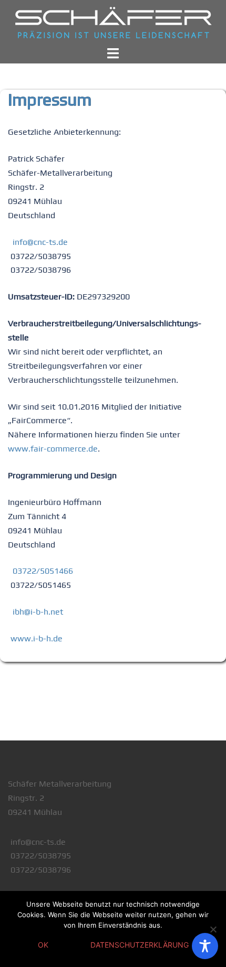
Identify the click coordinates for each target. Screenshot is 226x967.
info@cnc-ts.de (40, 242)
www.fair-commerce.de (53, 449)
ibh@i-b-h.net (38, 612)
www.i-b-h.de (37, 638)
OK (43, 944)
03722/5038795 (41, 856)
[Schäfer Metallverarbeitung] (113, 23)
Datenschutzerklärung (139, 944)
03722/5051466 (43, 571)
